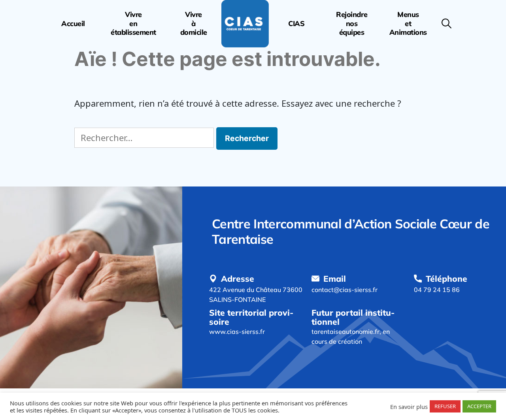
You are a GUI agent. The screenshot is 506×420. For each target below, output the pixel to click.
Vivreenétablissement (133, 23)
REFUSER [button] (445, 406)
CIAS (296, 23)
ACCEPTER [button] (479, 406)
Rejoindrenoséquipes (351, 23)
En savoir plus (409, 406)
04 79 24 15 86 (437, 290)
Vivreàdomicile (193, 23)
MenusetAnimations (408, 23)
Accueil (73, 23)
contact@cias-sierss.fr (345, 290)
